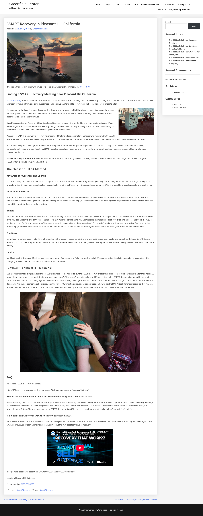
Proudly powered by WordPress (93, 510)
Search (168, 22)
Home (127, 4)
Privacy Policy (184, 4)
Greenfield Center (24, 3)
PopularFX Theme (117, 510)
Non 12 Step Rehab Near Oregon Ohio (184, 58)
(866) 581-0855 (86, 87)
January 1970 (179, 92)
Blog (108, 4)
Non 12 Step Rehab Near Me (146, 4)
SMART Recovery (14, 100)
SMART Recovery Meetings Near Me (174, 9)
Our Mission (168, 4)
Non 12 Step (178, 104)
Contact (117, 4)
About (99, 4)
